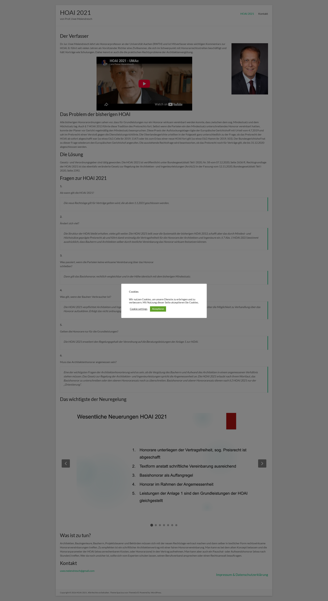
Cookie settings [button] (138, 309)
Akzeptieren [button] (158, 309)
